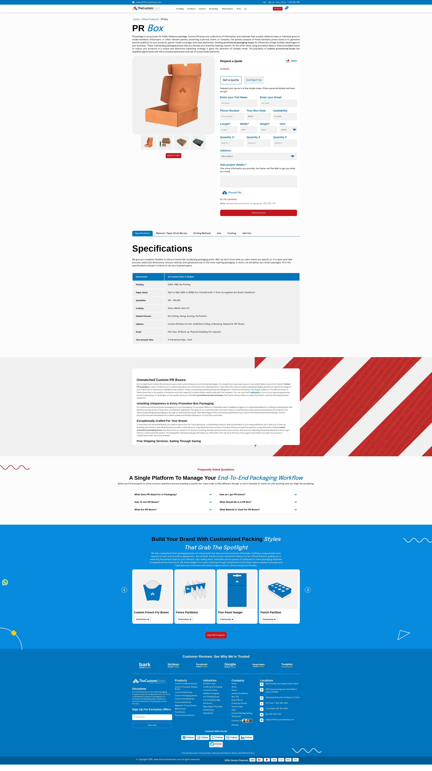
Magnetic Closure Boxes (185, 706)
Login (264, 2)
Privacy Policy (205, 753)
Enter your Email (270, 97)
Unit (282, 123)
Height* (264, 123)
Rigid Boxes (208, 713)
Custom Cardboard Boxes (186, 684)
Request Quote (258, 213)
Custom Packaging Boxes (186, 696)
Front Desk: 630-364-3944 (277, 709)
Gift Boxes (207, 703)
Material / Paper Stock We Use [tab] (171, 233)
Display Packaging (211, 693)
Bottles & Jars (209, 684)
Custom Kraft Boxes (183, 692)
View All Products (216, 635)
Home (136, 19)
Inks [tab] (219, 233)
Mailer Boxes (180, 709)
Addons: (225, 150)
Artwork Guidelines (240, 693)
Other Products (227, 9)
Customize (141, 619)
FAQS (234, 710)
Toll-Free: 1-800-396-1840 (277, 703)
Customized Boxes (183, 702)
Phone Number (229, 110)
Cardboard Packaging (212, 687)
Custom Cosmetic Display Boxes (186, 688)
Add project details (233, 164)
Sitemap (235, 725)
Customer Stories (239, 703)
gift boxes (255, 392)
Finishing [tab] (231, 233)
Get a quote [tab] (231, 80)
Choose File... (235, 192)
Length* (225, 123)
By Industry (191, 9)
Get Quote (277, 8)
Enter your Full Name (233, 97)
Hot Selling (180, 9)
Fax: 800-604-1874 (273, 714)
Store (239, 9)
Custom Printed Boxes (184, 699)
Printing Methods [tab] (202, 233)
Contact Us (237, 721)
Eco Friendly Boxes (211, 697)
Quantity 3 (279, 137)
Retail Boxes (208, 710)
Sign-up (271, 2)
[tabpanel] (258, 151)
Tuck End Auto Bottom (184, 715)
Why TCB (235, 697)
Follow (190, 737)
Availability (280, 110)
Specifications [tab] (142, 233)
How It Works (237, 700)
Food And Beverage (211, 700)
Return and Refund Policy (243, 753)
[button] (124, 590)
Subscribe (152, 725)
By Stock (202, 9)
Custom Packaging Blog (242, 713)
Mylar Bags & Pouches (213, 707)
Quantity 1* (227, 137)
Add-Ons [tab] (247, 233)
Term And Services (189, 753)
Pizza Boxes (180, 712)
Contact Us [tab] (254, 80)
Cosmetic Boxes (210, 690)
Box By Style (213, 9)
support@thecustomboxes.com (148, 2)
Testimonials (237, 707)
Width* (244, 123)
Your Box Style (256, 110)
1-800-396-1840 (294, 2)
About (234, 690)
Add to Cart (173, 155)
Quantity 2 (253, 137)
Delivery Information (221, 753)
